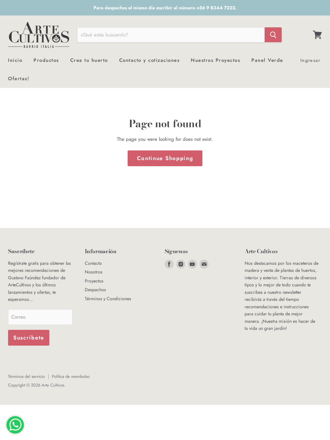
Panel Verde (267, 60)
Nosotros (93, 272)
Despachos (95, 289)
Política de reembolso (71, 376)
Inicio (15, 60)
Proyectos (94, 281)
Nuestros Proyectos (215, 60)
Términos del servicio (26, 376)
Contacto (93, 263)
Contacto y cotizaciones (149, 60)
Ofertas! (18, 78)
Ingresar (310, 60)
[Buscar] (273, 34)
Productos (46, 60)
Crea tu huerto (89, 60)
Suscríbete (28, 337)
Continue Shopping (165, 158)
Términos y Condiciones (108, 298)
